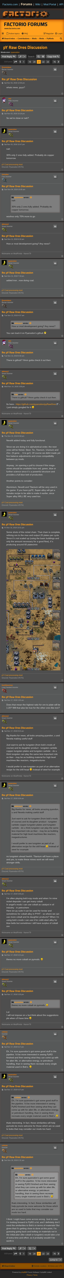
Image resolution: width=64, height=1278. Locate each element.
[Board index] (26, 13)
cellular (5, 1032)
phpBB (23, 1272)
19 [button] (30, 61)
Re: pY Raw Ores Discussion (19, 79)
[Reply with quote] (55, 69)
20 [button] (34, 61)
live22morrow (7, 685)
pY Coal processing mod (12, 164)
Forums (26, 4)
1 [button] (23, 61)
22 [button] (43, 61)
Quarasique (6, 67)
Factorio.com (10, 4)
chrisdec (5, 174)
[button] (15, 62)
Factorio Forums (26, 24)
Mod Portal (49, 4)
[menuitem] (13, 34)
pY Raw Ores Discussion (25, 47)
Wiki (37, 4)
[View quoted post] (31, 197)
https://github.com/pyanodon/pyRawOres (36, 404)
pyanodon (15, 52)
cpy (9, 98)
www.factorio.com (12, 28)
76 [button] (54, 61)
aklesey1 (5, 224)
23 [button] (48, 61)
